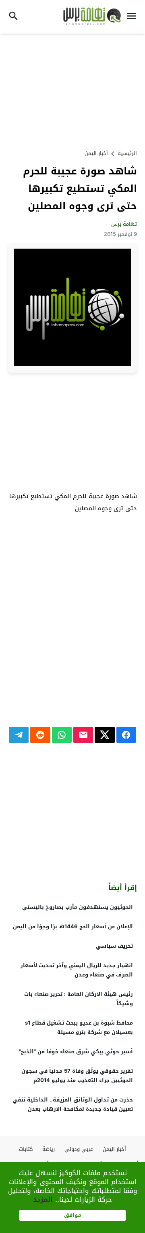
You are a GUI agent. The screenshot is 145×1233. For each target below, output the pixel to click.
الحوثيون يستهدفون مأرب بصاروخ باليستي (77, 907)
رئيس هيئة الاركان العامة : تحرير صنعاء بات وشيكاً (78, 998)
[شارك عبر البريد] (83, 735)
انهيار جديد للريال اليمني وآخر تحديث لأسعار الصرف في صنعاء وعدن (77, 970)
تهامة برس (124, 224)
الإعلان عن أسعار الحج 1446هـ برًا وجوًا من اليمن (73, 926)
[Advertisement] (72, 90)
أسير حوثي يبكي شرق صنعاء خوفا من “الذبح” (76, 1051)
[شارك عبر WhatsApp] (62, 735)
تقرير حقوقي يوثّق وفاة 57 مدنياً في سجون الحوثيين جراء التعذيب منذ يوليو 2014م (77, 1075)
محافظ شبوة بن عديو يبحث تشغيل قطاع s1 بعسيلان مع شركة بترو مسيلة (79, 1027)
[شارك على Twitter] (104, 735)
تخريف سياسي (114, 946)
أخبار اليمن (96, 153)
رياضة (48, 1149)
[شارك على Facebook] (126, 735)
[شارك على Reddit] (40, 735)
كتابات (26, 1149)
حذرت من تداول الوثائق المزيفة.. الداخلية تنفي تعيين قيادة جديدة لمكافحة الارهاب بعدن (72, 1104)
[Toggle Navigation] (133, 16)
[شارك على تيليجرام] (19, 735)
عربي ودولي (78, 1149)
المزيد (43, 1199)
